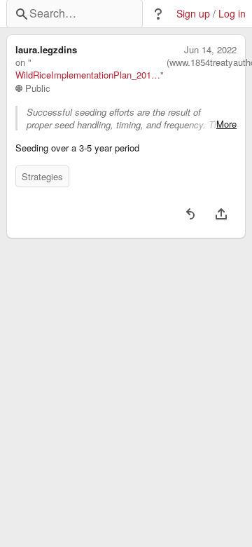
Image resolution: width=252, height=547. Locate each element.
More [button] (226, 124)
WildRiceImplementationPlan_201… (87, 75)
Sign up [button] (193, 13)
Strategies (42, 176)
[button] (158, 14)
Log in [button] (232, 13)
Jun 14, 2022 (210, 49)
